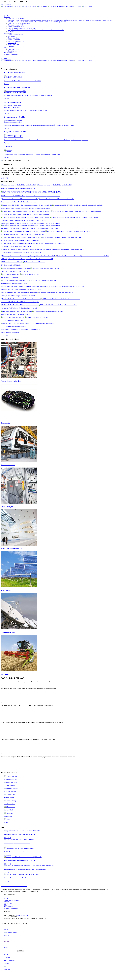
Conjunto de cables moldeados (17, 30)
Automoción (11, 36)
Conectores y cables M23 (60, 21)
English (19, 6)
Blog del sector (12, 51)
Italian (79, 6)
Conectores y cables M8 (29, 20)
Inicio (6, 15)
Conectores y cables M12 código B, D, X (83, 20)
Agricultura (11, 46)
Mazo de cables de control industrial (54, 30)
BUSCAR (21, 951)
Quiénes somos (8, 52)
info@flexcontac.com (22, 915)
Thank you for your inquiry (12, 900)
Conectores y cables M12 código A (60, 20)
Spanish (8, 5)
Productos (7, 17)
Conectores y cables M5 (15, 20)
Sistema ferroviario (13, 38)
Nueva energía (12, 43)
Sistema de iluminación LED (16, 41)
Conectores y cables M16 (29, 21)
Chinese (89, 6)
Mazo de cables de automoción (35, 30)
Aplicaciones (8, 33)
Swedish (45, 6)
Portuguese (59, 6)
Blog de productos (13, 49)
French (70, 6)
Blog (5, 48)
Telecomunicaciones (14, 44)
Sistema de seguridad (14, 39)
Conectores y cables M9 (43, 20)
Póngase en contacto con (11, 54)
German (34, 6)
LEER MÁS (4, 178)
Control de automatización (15, 35)
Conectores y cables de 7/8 (45, 21)
